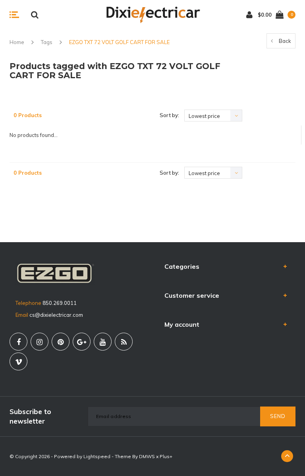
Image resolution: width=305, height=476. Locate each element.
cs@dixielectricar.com (56, 315)
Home (17, 42)
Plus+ (166, 456)
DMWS (147, 456)
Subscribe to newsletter (30, 416)
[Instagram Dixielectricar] (39, 342)
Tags (46, 42)
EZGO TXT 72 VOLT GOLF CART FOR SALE (119, 42)
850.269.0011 (59, 303)
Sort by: (169, 115)
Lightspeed (96, 456)
